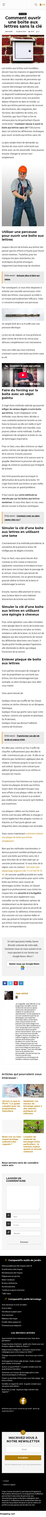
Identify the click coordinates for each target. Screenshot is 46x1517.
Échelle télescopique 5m (11, 1322)
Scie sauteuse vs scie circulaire (14, 1305)
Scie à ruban (7, 1308)
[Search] (36, 4)
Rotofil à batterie (8, 1287)
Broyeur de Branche (9, 1283)
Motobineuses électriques (12, 1273)
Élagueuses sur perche (11, 1276)
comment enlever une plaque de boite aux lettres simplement (22, 837)
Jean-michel (9, 31)
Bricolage (23, 14)
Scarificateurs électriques (12, 1269)
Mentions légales (9, 1485)
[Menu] (4, 4)
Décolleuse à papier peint (12, 1312)
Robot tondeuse (8, 1280)
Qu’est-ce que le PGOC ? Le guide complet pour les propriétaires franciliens (11, 1106)
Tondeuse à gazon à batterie (13, 1290)
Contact (6, 1481)
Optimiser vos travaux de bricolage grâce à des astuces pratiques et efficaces (32, 1107)
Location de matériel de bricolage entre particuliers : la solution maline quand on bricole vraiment (32, 1144)
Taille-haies (6, 1294)
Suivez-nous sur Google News (24, 964)
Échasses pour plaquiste (11, 1325)
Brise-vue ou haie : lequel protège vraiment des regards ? (12, 1140)
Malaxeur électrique (9, 1319)
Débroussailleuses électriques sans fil (17, 1266)
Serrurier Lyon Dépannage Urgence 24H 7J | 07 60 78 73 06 (22, 871)
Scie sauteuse (7, 1315)
